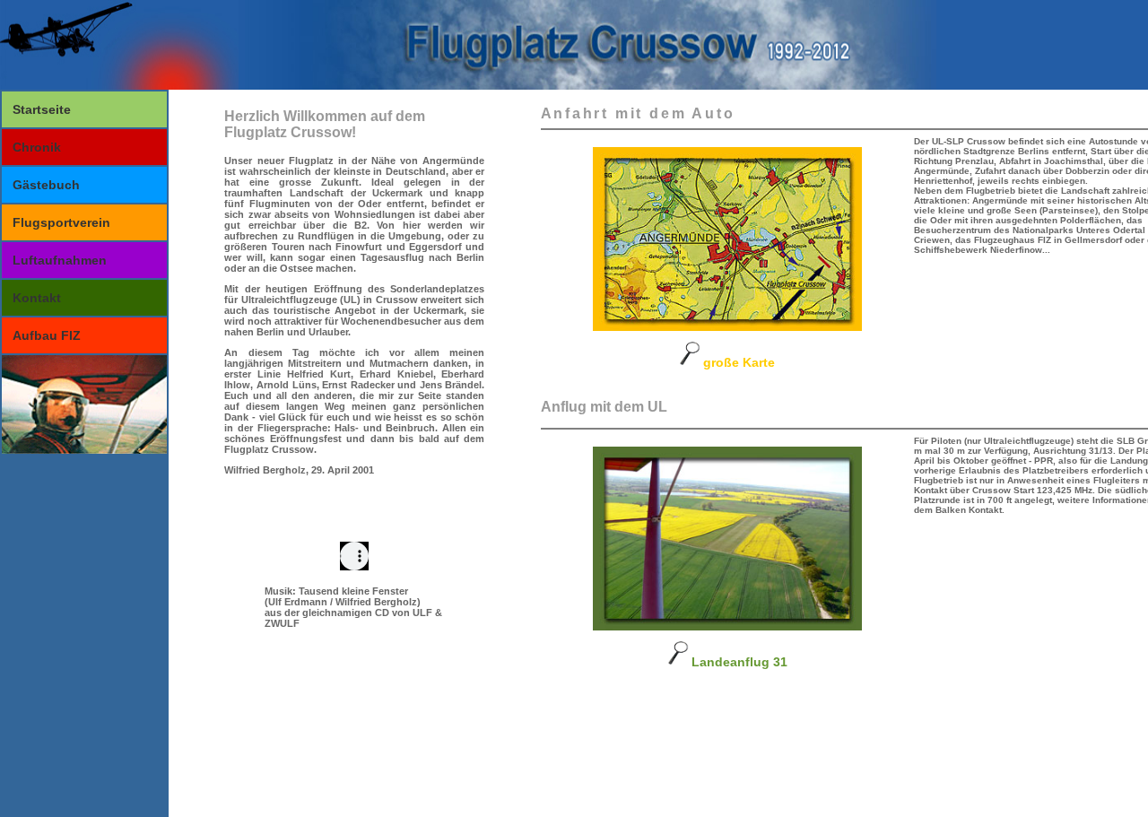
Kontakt (37, 298)
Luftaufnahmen (60, 260)
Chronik (37, 147)
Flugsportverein (61, 222)
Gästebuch (46, 185)
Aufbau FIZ (47, 335)
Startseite (42, 109)
